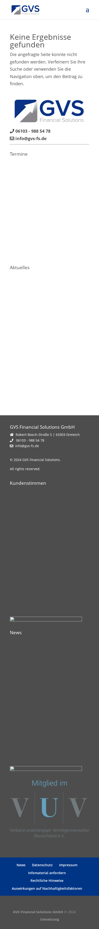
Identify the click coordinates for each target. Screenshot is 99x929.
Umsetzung (49, 919)
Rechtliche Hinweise (47, 880)
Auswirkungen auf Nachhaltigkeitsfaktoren (47, 888)
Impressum (68, 865)
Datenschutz (42, 865)
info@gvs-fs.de (27, 446)
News (21, 865)
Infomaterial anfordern (47, 873)
